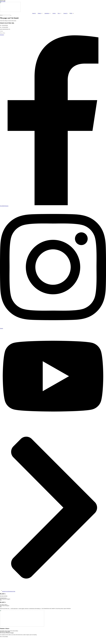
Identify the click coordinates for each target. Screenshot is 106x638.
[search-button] (10, 15)
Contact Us (65, 13)
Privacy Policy (2, 32)
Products (39, 13)
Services (54, 13)
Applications (47, 13)
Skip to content (2, 1)
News (59, 13)
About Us (34, 13)
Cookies (1, 31)
